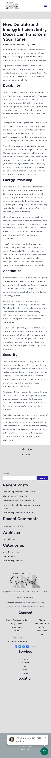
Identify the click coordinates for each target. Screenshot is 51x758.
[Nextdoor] (31, 646)
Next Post (26, 455)
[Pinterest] (23, 646)
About (25, 670)
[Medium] (27, 646)
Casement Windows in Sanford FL (18, 501)
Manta (42, 620)
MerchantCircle (42, 623)
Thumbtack (16, 638)
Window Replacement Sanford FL (18, 512)
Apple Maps (16, 627)
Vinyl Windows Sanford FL (15, 496)
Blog (25, 666)
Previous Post (25, 449)
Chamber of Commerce (16, 641)
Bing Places (16, 623)
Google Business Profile (16, 620)
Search (6, 474)
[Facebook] (15, 646)
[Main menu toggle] (45, 6)
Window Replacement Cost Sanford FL (21, 491)
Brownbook (42, 631)
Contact (25, 673)
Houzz (16, 631)
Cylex (42, 634)
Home (25, 659)
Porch (16, 634)
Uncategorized (9, 556)
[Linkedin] (19, 646)
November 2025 (10, 539)
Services (25, 662)
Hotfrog (42, 627)
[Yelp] (35, 646)
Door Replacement (11, 552)
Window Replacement (14, 44)
